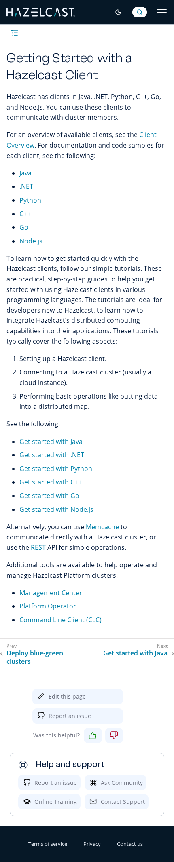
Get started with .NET (51, 454)
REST (38, 547)
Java (25, 173)
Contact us (130, 843)
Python (30, 200)
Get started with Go (49, 495)
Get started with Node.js (56, 509)
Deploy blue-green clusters (34, 657)
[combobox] (139, 12)
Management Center (50, 592)
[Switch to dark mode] (118, 12)
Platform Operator (47, 606)
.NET (26, 186)
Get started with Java (51, 441)
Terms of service (47, 843)
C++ (25, 213)
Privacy (92, 843)
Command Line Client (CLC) (60, 619)
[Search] (139, 12)
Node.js (30, 241)
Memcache (102, 526)
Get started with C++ (50, 481)
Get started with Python (55, 468)
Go (23, 227)
